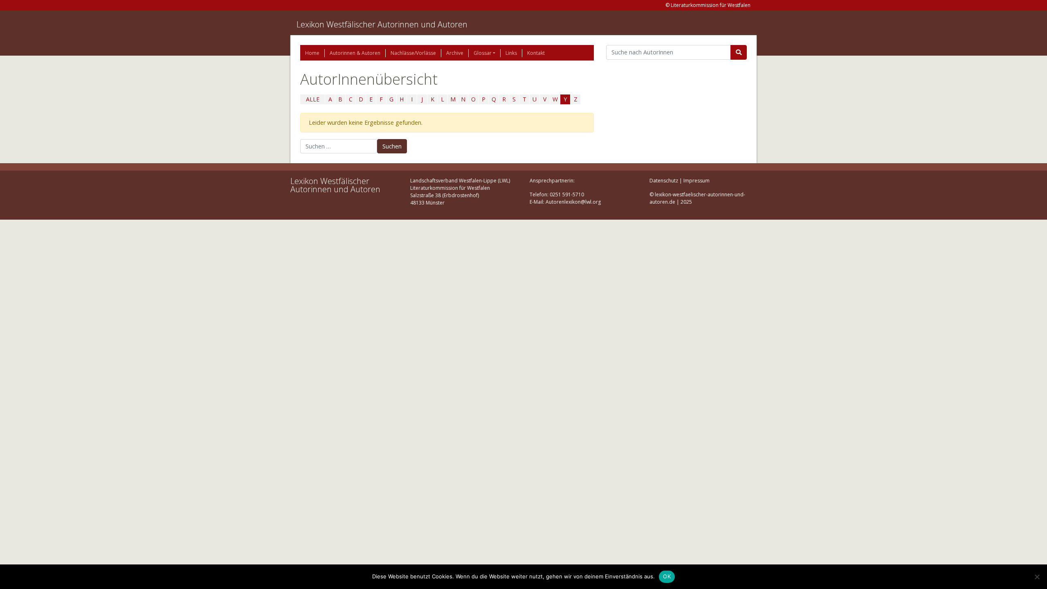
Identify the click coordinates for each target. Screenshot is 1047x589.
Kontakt (536, 52)
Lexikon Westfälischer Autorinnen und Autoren (382, 24)
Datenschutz (663, 180)
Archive (454, 52)
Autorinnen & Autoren (355, 52)
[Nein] (1037, 577)
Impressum (696, 180)
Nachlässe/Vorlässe (413, 52)
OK (667, 576)
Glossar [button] (483, 52)
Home (312, 52)
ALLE (312, 99)
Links (511, 52)
